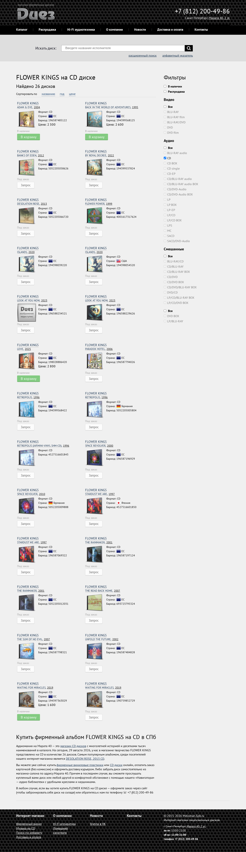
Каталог (21, 29)
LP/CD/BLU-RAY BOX (180, 297)
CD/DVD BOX (175, 282)
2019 (35, 687)
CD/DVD (172, 277)
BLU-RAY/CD (175, 261)
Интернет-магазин (30, 815)
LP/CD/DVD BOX (177, 303)
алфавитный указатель (177, 55)
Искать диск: (45, 48)
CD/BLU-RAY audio (179, 179)
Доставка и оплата (170, 29)
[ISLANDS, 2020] (27, 264)
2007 (102, 590)
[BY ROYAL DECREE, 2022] (95, 167)
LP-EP (171, 210)
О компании (114, 29)
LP (168, 199)
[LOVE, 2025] (27, 361)
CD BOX (172, 163)
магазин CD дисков (73, 746)
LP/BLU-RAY (175, 321)
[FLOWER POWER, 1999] (95, 215)
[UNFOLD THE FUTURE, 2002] (95, 651)
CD (169, 158)
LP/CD (171, 215)
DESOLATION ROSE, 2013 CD (85, 758)
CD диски (116, 765)
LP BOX (172, 205)
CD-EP (171, 174)
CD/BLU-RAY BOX (178, 272)
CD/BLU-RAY (175, 266)
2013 (32, 203)
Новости (140, 29)
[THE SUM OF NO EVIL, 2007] (27, 651)
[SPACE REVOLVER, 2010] (27, 506)
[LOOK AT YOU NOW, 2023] (27, 312)
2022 (99, 155)
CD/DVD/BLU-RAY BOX (182, 287)
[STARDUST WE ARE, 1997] (95, 506)
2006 (99, 349)
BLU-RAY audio (177, 153)
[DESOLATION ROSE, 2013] (27, 215)
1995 (111, 107)
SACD (170, 236)
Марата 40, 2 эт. (219, 18)
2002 (101, 639)
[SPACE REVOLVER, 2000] (95, 457)
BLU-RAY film (176, 117)
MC (169, 231)
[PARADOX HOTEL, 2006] (95, 361)
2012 (30, 155)
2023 (32, 300)
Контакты (201, 29)
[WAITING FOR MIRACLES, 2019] (27, 699)
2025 (24, 349)
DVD (170, 127)
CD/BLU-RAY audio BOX (182, 184)
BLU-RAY (173, 112)
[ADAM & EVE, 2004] (27, 119)
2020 (26, 252)
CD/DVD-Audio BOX (180, 194)
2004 (28, 107)
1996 (28, 397)
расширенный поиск (143, 55)
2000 (99, 445)
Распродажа (47, 29)
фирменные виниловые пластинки (80, 765)
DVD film (173, 132)
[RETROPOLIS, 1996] (27, 409)
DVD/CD (172, 292)
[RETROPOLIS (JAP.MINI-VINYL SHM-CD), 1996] (27, 457)
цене (72, 94)
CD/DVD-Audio (176, 189)
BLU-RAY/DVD (176, 122)
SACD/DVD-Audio (178, 241)
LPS (169, 225)
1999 (98, 203)
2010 (31, 494)
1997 (100, 494)
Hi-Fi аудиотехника (81, 29)
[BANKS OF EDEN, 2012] (27, 167)
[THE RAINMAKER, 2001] (95, 554)
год (62, 94)
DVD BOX (173, 316)
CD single (173, 168)
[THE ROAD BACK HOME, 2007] (95, 602)
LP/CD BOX (174, 220)
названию (48, 94)
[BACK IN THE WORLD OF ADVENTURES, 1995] (95, 119)
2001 (98, 542)
